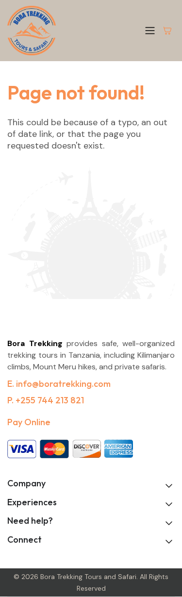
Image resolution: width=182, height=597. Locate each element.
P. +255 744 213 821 (45, 400)
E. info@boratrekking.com (59, 383)
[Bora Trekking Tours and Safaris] (31, 30)
